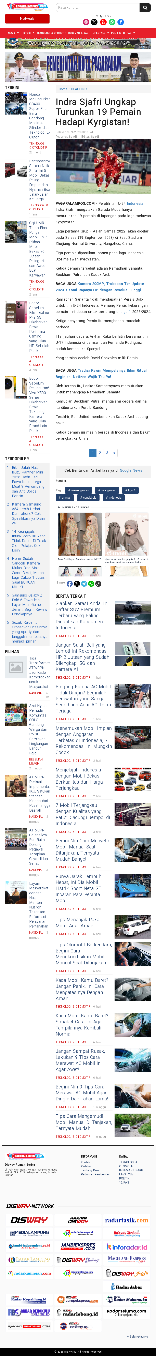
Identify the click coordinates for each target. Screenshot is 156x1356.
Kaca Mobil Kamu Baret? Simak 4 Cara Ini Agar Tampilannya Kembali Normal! (82, 1025)
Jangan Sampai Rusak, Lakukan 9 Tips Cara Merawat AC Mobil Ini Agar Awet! (80, 1060)
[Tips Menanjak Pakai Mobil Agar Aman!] (133, 927)
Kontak (85, 1162)
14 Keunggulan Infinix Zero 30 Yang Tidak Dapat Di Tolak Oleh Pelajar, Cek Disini (26, 541)
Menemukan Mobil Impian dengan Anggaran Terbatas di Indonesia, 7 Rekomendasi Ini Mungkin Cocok (84, 740)
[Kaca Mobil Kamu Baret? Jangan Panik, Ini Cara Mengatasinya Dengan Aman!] (133, 989)
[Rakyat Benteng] (29, 1326)
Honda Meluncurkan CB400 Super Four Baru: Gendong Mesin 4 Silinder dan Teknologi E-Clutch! (40, 116)
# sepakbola (88, 498)
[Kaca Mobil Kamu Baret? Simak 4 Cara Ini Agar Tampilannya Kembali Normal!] (133, 1025)
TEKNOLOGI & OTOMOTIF (51, 32)
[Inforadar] (127, 1246)
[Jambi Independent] (29, 1246)
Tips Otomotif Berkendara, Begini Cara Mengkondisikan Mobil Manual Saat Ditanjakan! (84, 954)
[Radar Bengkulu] (29, 1313)
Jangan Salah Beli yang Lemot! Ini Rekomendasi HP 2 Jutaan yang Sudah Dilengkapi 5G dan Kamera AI (82, 657)
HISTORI (26, 32)
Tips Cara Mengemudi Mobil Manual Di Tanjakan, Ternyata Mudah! (84, 1122)
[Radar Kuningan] (29, 1273)
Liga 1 (125, 312)
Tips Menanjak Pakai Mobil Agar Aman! (78, 922)
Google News (131, 470)
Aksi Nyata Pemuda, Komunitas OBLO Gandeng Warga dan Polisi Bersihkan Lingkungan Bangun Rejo (38, 729)
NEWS (11, 32)
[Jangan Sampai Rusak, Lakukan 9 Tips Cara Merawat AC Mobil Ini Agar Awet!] (133, 1060)
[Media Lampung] (29, 1233)
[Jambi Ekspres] (78, 1246)
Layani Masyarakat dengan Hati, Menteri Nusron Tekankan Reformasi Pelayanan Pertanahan (38, 905)
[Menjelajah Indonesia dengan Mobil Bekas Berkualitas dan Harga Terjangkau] (133, 779)
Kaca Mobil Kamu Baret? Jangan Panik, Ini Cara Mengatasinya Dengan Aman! (82, 989)
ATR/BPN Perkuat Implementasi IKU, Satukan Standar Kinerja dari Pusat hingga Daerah (40, 793)
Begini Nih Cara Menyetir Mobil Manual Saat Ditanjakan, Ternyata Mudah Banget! (82, 850)
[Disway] (29, 1220)
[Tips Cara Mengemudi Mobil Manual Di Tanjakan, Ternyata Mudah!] (133, 1125)
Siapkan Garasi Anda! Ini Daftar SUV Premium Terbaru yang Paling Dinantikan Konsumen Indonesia (82, 615)
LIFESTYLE (98, 32)
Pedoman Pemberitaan (96, 1174)
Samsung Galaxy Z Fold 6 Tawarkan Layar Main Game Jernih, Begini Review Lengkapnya (27, 605)
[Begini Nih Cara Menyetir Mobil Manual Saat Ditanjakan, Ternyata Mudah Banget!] (133, 850)
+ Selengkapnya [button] (137, 1337)
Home (63, 89)
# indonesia (113, 498)
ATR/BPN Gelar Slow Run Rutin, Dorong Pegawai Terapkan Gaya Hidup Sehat (38, 847)
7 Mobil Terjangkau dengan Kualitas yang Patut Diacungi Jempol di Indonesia (83, 814)
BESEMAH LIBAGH (79, 32)
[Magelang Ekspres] (127, 1260)
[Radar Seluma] (127, 1313)
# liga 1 (130, 490)
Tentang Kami (90, 1170)
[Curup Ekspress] (78, 1300)
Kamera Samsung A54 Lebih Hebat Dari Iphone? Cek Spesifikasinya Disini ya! (26, 514)
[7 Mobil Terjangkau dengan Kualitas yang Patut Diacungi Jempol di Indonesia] (133, 814)
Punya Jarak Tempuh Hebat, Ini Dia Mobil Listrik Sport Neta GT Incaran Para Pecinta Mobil (78, 888)
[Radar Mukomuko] (127, 1300)
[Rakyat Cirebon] (127, 1233)
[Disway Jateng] (78, 1260)
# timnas (65, 498)
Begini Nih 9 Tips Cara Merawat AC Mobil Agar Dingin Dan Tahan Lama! (82, 1093)
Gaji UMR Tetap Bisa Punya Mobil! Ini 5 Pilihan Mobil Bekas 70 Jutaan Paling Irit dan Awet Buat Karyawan (38, 249)
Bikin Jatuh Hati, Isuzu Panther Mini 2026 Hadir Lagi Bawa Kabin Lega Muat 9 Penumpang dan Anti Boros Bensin (25, 482)
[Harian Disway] (78, 1220)
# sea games (107, 490)
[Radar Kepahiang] (29, 1300)
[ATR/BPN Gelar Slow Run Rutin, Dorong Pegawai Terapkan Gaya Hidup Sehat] (16, 839)
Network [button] (27, 18)
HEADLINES (80, 89)
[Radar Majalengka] (78, 1273)
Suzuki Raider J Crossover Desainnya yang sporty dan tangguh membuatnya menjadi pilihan (27, 632)
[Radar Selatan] (78, 1326)
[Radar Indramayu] (78, 1233)
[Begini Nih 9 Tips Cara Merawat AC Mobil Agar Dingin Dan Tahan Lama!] (133, 1096)
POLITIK (116, 32)
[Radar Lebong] (78, 1313)
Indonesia (135, 203)
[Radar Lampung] (29, 1260)
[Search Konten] (145, 7)
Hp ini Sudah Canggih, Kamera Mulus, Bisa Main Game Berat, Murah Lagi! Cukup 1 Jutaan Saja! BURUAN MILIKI (27, 573)
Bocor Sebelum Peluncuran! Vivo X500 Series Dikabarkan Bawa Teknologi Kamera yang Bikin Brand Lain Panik (39, 404)
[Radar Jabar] (127, 1286)
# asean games (78, 490)
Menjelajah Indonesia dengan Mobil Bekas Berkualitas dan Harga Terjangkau (79, 779)
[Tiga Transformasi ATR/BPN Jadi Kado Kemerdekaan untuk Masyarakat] (16, 667)
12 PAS (127, 32)
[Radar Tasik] (127, 1220)
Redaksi (86, 1166)
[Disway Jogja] (127, 1273)
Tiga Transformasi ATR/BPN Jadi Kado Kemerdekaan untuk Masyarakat (40, 673)
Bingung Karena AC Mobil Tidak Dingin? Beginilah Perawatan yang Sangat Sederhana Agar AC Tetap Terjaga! (83, 699)
